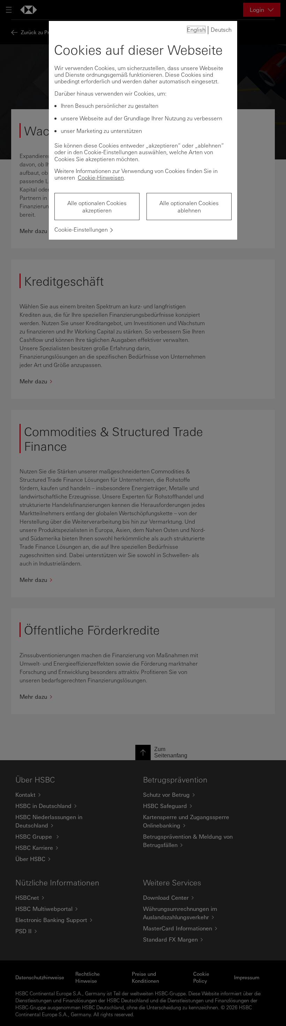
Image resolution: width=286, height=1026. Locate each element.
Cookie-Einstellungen (81, 229)
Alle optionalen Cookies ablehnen (189, 206)
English (196, 29)
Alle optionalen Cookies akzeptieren (97, 206)
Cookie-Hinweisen (101, 177)
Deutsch (221, 29)
